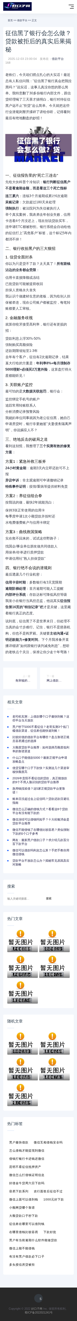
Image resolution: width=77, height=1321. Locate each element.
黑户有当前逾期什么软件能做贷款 (33, 1240)
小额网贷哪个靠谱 (22, 1207)
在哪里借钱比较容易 (23, 1232)
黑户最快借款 (18, 1142)
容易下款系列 (18, 1191)
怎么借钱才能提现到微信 (26, 1150)
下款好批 (49, 1232)
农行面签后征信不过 (48, 1191)
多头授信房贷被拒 (22, 1264)
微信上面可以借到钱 (23, 1199)
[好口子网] (17, 7)
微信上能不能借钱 (22, 1248)
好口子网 (36, 1308)
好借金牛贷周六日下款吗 (26, 1183)
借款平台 (22, 20)
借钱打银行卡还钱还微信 (26, 1158)
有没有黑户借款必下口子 (26, 1256)
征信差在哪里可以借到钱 (26, 1224)
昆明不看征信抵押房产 (25, 1167)
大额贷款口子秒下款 (23, 1215)
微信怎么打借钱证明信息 (26, 1175)
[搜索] (62, 7)
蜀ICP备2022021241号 (39, 1312)
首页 (10, 20)
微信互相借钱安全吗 (48, 1142)
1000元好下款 (53, 1199)
